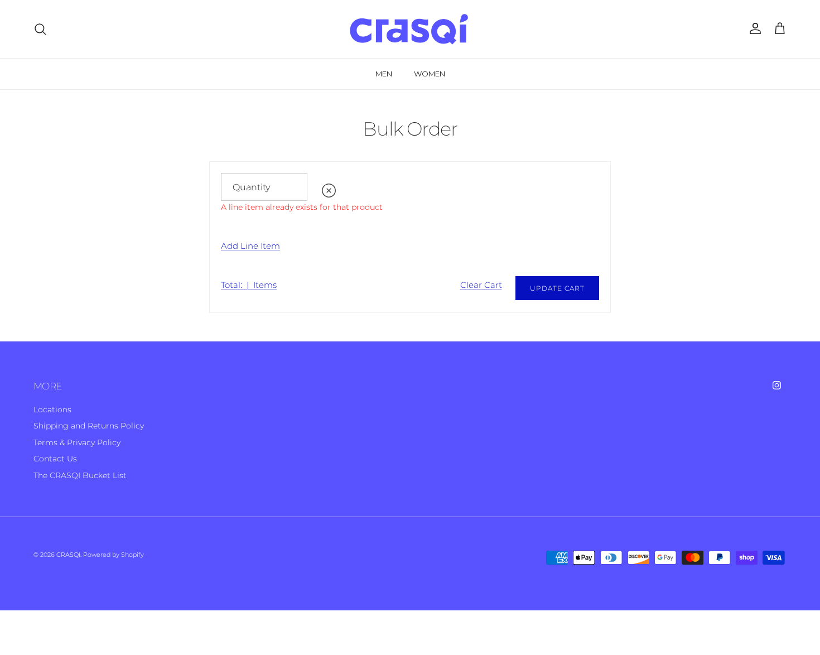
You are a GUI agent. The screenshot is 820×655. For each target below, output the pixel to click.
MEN (383, 73)
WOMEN (429, 73)
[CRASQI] (410, 29)
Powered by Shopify (113, 554)
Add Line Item (250, 246)
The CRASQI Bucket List (80, 475)
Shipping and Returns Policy (88, 426)
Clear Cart (481, 285)
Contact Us (55, 459)
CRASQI (68, 554)
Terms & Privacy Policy (76, 442)
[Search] (40, 29)
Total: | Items (249, 285)
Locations (52, 409)
